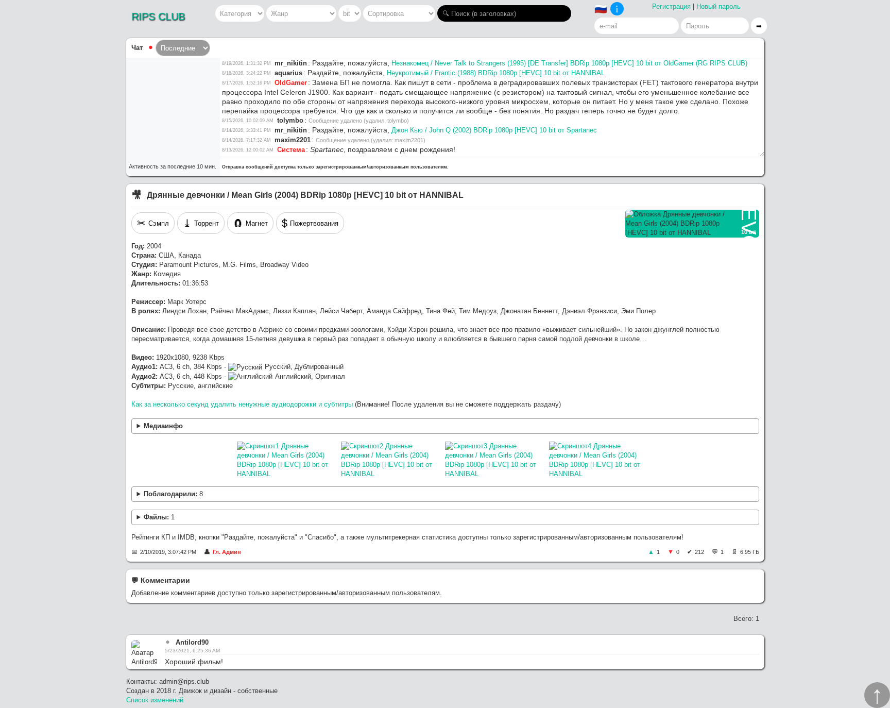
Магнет (250, 223)
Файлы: (159, 517)
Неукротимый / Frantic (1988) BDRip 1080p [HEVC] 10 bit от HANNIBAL (496, 73)
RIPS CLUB (158, 16)
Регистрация (671, 6)
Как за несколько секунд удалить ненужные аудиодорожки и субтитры (242, 404)
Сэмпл (153, 223)
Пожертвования (310, 223)
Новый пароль (718, 6)
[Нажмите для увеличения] (286, 460)
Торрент (201, 223)
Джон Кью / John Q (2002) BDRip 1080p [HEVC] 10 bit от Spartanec (494, 130)
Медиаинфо (163, 426)
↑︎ (877, 695)
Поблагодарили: (173, 494)
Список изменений (154, 700)
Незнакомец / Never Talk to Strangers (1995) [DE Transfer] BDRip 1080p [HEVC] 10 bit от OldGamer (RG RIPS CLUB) (569, 63)
